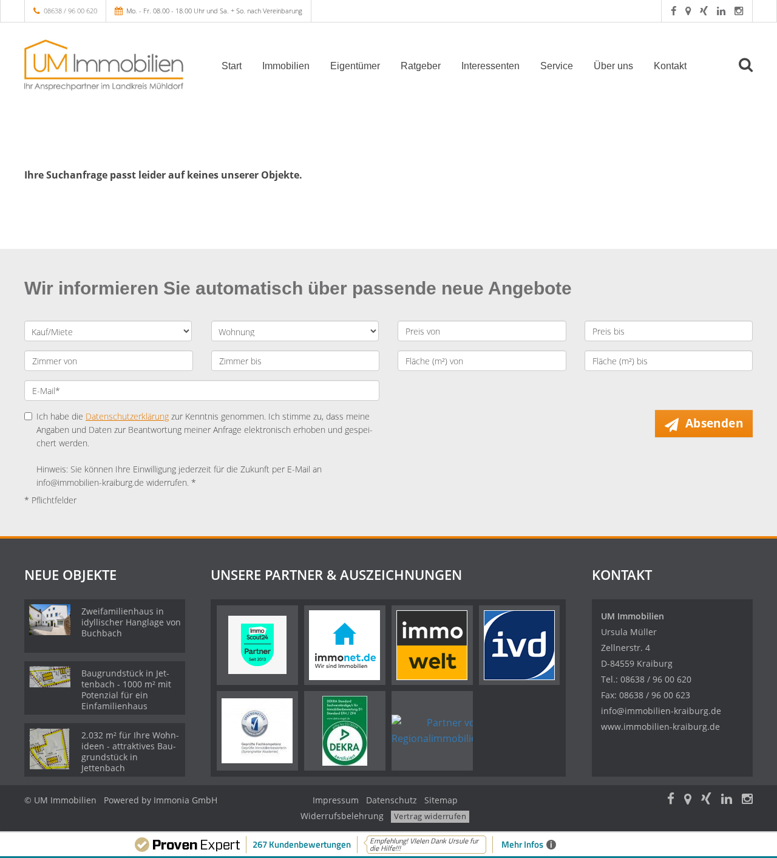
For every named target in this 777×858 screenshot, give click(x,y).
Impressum (336, 800)
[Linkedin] (721, 10)
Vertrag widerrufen (430, 816)
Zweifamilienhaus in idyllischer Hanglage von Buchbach (131, 622)
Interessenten (490, 66)
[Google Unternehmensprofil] (688, 10)
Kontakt (670, 66)
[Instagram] (739, 10)
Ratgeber (421, 66)
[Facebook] (673, 10)
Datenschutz (391, 800)
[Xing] (704, 10)
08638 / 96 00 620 (70, 10)
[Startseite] (108, 64)
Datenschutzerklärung (127, 416)
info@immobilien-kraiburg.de (661, 711)
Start (232, 66)
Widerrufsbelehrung (342, 816)
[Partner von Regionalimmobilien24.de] (449, 730)
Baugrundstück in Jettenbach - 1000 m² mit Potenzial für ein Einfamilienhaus (126, 689)
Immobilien (286, 66)
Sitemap (441, 800)
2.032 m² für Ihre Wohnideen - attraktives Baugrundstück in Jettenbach (130, 751)
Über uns (613, 66)
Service (556, 66)
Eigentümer (355, 66)
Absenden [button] (714, 423)
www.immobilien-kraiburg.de (660, 726)
